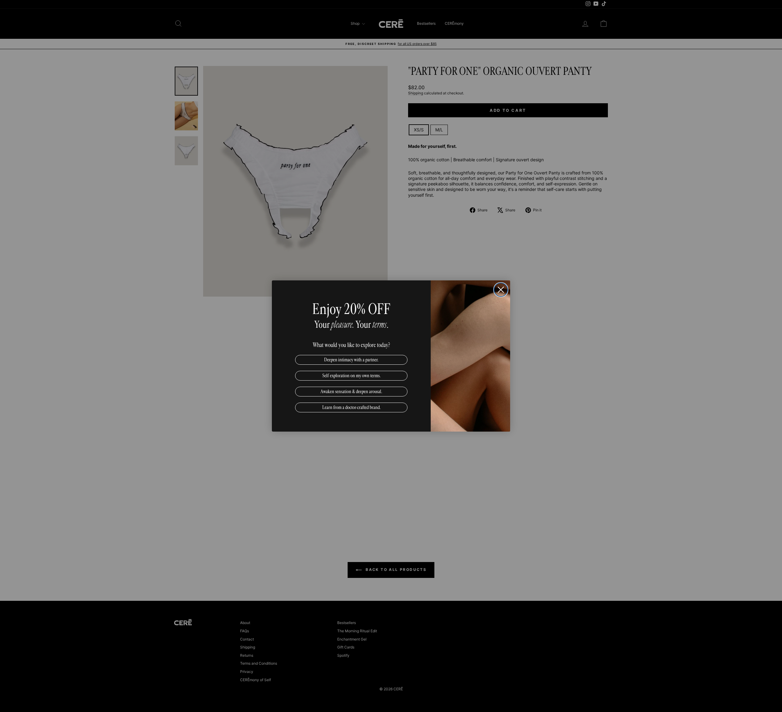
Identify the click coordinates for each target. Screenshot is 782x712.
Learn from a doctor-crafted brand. (351, 407)
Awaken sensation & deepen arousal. (351, 391)
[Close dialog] (501, 290)
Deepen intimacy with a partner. (351, 359)
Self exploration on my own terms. (351, 375)
